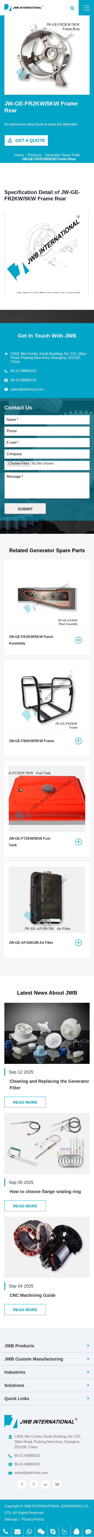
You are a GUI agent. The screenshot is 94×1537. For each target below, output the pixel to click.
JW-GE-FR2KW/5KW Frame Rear (49, 159)
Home (19, 155)
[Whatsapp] (29, 1531)
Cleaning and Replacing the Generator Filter (49, 1084)
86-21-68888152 (23, 371)
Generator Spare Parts (62, 155)
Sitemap (10, 1519)
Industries (14, 1372)
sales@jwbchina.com (27, 389)
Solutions (14, 1385)
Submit (25, 509)
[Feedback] (88, 1531)
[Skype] (53, 1531)
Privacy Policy (33, 1519)
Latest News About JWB (47, 993)
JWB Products (19, 1345)
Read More (25, 1102)
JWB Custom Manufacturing (33, 1359)
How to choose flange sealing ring (45, 1191)
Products (34, 155)
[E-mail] (6, 1531)
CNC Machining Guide (33, 1295)
